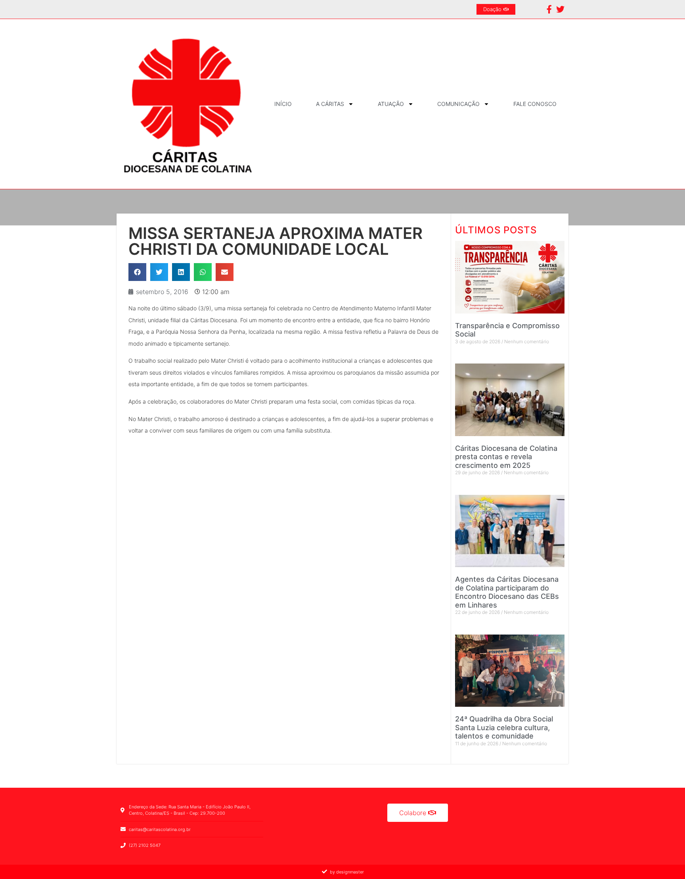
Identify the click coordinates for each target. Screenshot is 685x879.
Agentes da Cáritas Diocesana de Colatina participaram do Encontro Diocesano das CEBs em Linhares (507, 592)
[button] (137, 272)
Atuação (391, 103)
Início (283, 103)
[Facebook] (549, 9)
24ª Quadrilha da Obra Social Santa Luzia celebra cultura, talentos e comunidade (504, 727)
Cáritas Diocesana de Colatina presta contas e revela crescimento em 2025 (506, 456)
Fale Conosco (535, 103)
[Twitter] (560, 9)
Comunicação (458, 103)
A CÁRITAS (330, 103)
